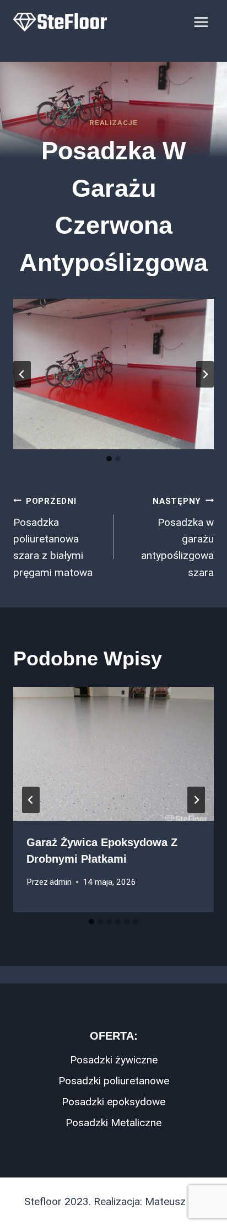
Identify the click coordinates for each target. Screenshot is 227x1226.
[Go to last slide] (31, 800)
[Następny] (196, 800)
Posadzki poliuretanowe (113, 1080)
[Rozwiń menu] (201, 21)
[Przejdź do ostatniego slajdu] (22, 374)
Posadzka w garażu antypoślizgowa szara (177, 537)
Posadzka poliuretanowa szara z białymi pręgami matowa (53, 537)
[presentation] (113, 754)
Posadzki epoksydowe (113, 1101)
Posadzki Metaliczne (113, 1122)
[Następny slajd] (205, 374)
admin (61, 882)
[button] (113, 374)
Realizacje (113, 123)
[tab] (109, 458)
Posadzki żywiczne (114, 1059)
